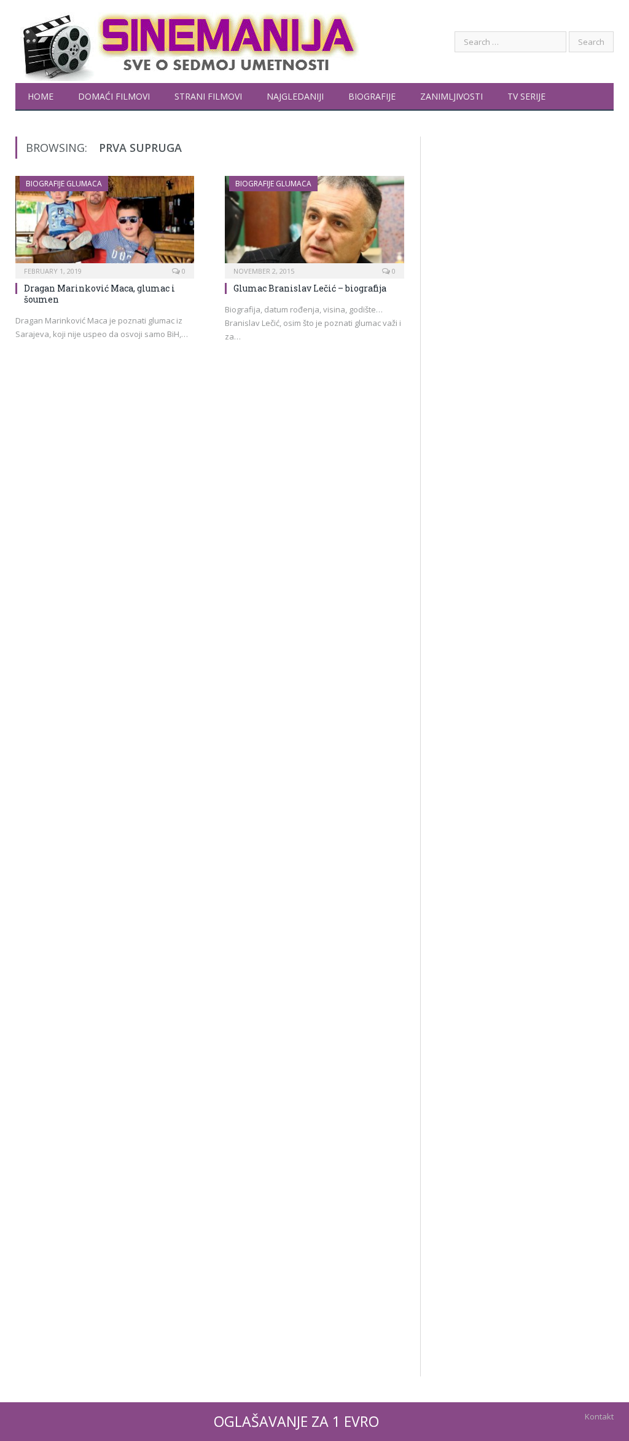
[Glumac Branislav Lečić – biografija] (314, 223)
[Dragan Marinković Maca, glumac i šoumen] (104, 223)
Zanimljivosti (451, 96)
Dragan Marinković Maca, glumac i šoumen (99, 293)
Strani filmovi (208, 96)
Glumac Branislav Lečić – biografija (309, 288)
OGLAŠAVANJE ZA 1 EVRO (296, 1421)
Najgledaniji (295, 96)
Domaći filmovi (114, 96)
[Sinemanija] (187, 41)
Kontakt (599, 1416)
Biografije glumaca (64, 183)
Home (40, 96)
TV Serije (526, 96)
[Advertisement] (525, 581)
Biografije (372, 96)
